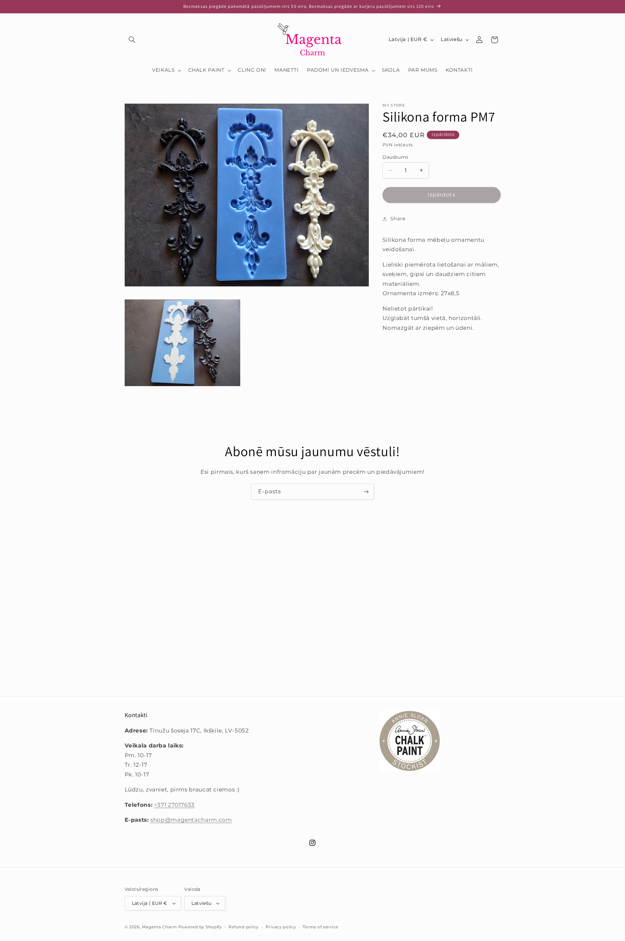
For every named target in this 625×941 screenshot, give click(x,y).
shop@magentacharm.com (191, 820)
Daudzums (395, 157)
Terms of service (320, 927)
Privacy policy (281, 927)
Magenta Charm (159, 927)
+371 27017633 (174, 805)
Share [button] (397, 219)
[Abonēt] (366, 491)
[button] (132, 39)
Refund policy (244, 927)
